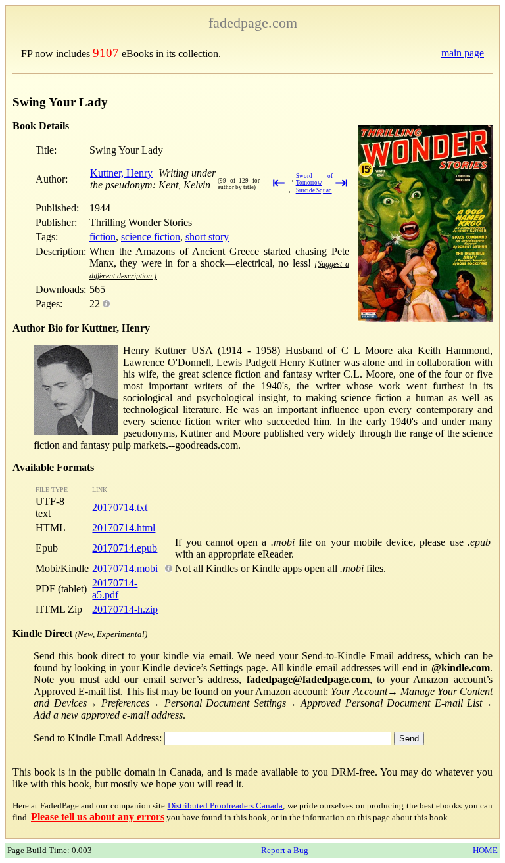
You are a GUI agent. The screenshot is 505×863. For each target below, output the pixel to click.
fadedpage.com (252, 22)
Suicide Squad (314, 190)
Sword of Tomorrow (314, 179)
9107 (106, 53)
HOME (485, 850)
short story (207, 236)
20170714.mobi (125, 568)
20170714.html (123, 527)
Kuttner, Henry (121, 173)
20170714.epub (124, 548)
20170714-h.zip (125, 609)
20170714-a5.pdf (114, 588)
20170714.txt (119, 507)
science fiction (150, 236)
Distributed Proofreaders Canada (225, 805)
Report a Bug (284, 850)
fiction (102, 236)
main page (462, 52)
